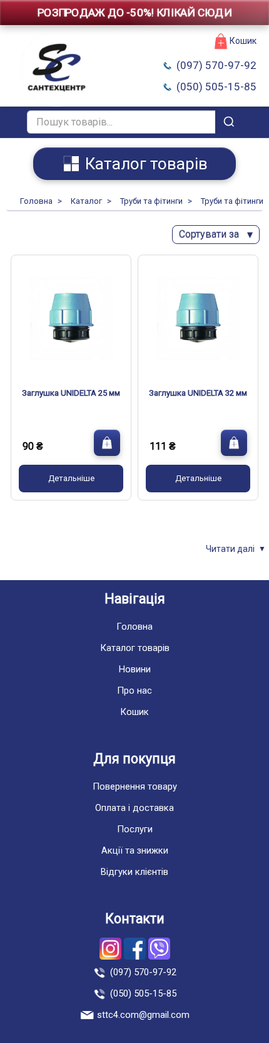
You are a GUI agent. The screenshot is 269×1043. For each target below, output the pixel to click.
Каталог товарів (135, 648)
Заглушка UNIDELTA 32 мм (198, 393)
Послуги (135, 829)
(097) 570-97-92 (216, 65)
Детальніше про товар (71, 478)
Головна (134, 626)
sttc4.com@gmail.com (143, 1014)
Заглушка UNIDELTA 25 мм (71, 393)
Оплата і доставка (134, 807)
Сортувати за (216, 234)
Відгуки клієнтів (134, 871)
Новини (135, 669)
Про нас (134, 690)
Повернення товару (135, 786)
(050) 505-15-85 (216, 86)
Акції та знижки (134, 850)
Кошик (243, 41)
